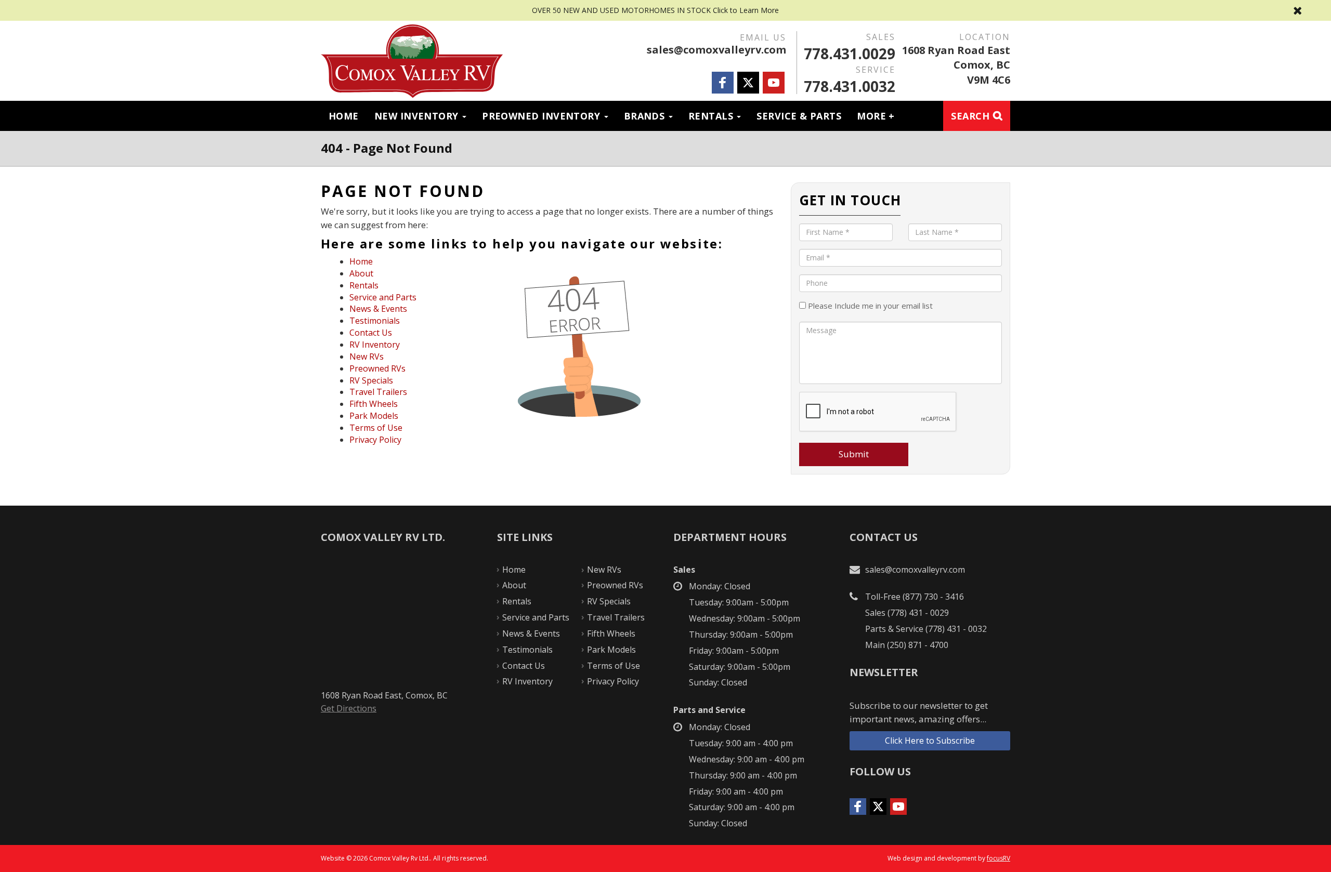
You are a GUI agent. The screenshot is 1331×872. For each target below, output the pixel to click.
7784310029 (849, 53)
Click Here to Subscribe (930, 740)
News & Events (378, 308)
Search (970, 116)
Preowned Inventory (542, 116)
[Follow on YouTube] (774, 83)
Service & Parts (798, 116)
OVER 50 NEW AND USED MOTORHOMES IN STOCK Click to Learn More (665, 10)
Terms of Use (375, 427)
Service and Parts (382, 297)
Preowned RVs (377, 368)
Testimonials (374, 320)
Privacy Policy (375, 439)
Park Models (373, 415)
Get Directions (348, 708)
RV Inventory (374, 344)
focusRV (998, 858)
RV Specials (371, 380)
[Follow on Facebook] (723, 83)
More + (876, 116)
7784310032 (849, 86)
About (361, 273)
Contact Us (370, 332)
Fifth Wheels (373, 403)
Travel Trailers (378, 392)
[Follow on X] (748, 83)
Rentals (712, 116)
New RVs (366, 356)
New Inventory (417, 116)
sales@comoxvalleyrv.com (716, 50)
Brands (646, 116)
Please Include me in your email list (869, 305)
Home (344, 116)
